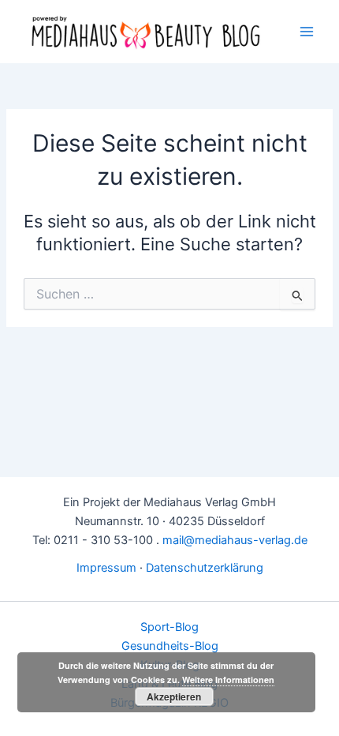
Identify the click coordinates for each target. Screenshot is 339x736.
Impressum (106, 568)
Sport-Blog (169, 627)
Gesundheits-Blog (169, 646)
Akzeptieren (174, 696)
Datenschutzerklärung (204, 568)
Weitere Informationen (228, 679)
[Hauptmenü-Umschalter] (306, 31)
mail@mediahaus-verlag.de (234, 540)
